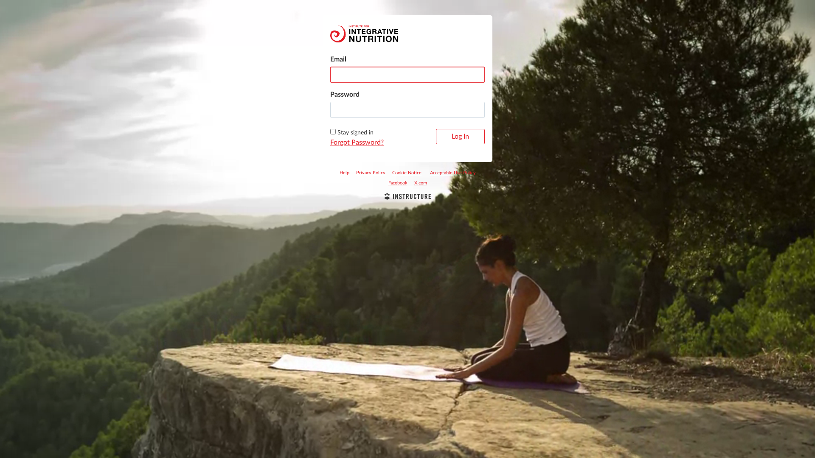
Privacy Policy (370, 172)
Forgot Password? (357, 142)
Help (344, 172)
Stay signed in (355, 133)
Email (338, 59)
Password (345, 94)
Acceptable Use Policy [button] (453, 172)
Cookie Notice (407, 172)
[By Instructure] (407, 198)
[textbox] (407, 110)
